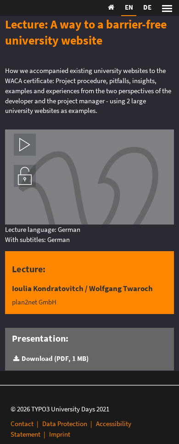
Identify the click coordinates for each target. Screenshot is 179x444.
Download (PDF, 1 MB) (55, 358)
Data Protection (64, 423)
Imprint (59, 434)
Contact (22, 423)
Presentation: (40, 338)
